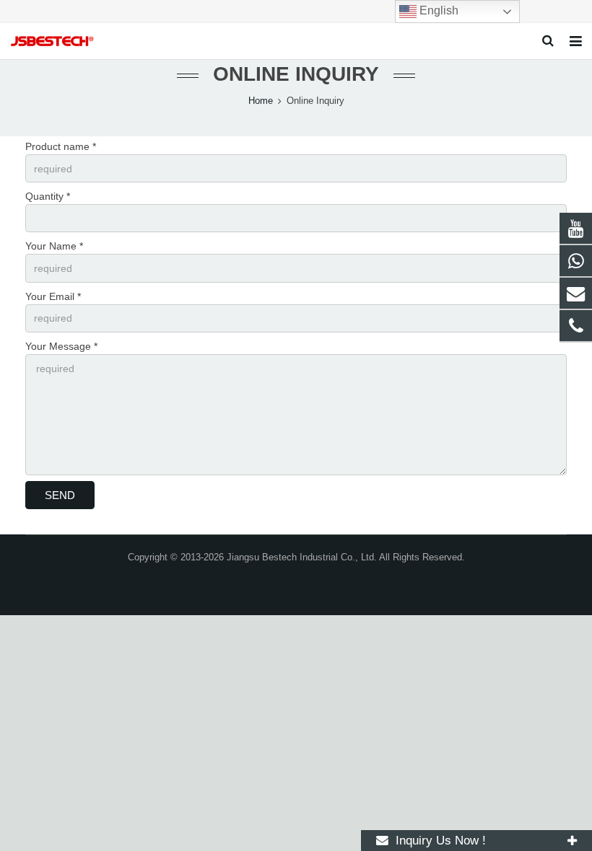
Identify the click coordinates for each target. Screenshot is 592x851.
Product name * (60, 146)
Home (260, 101)
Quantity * (47, 196)
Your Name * (54, 246)
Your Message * (61, 346)
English (437, 10)
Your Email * (53, 296)
